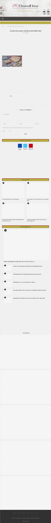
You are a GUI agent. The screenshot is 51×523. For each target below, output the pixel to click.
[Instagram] (24, 13)
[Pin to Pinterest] (24, 91)
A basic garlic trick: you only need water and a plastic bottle (38, 200)
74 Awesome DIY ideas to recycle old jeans (10, 199)
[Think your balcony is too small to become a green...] (25, 406)
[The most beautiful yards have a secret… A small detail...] (25, 441)
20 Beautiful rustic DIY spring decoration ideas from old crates (27, 274)
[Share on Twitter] (23, 91)
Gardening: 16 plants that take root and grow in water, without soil (36, 220)
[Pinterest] (26, 13)
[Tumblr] (28, 13)
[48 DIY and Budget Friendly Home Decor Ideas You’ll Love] (26, 245)
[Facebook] (14, 513)
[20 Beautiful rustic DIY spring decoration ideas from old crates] (8, 276)
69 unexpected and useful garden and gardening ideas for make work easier (13, 220)
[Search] (48, 19)
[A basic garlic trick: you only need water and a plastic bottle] (38, 190)
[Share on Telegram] (28, 91)
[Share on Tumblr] (25, 91)
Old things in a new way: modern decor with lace (24, 282)
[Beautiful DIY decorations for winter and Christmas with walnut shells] (8, 300)
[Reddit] (30, 13)
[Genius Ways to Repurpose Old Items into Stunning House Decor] (8, 268)
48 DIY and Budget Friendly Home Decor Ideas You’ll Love (19, 261)
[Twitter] (22, 13)
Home (3, 26)
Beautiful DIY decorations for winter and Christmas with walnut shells (29, 298)
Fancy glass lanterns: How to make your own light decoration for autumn (29, 290)
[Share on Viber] (29, 91)
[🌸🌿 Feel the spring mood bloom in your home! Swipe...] (25, 370)
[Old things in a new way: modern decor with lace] (8, 284)
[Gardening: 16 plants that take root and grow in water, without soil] (38, 210)
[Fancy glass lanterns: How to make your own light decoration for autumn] (8, 292)
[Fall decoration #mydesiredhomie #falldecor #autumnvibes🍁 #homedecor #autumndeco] (25, 335)
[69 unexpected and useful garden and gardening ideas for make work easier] (13, 210)
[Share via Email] (30, 91)
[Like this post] (20, 91)
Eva (27, 32)
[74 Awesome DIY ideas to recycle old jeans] (13, 190)
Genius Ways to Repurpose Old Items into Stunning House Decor (27, 266)
